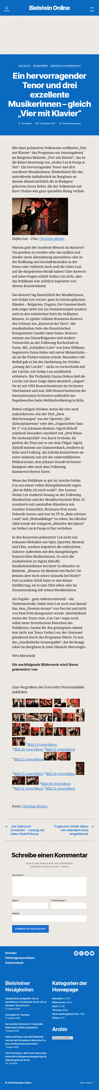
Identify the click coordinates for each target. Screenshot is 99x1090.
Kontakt (10, 953)
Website (15, 913)
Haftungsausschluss (20, 958)
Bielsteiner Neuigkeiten (19, 986)
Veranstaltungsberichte (65, 66)
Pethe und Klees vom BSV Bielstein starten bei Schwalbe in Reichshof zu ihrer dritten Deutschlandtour (25, 1040)
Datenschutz (14, 963)
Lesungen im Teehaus (17, 1014)
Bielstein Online (49, 8)
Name (15, 900)
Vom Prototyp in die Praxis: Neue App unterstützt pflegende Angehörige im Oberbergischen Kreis (26, 1056)
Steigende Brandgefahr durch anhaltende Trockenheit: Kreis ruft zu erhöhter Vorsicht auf (25, 1002)
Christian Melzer (52, 239)
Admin (29, 123)
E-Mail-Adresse (59, 900)
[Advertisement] (49, 35)
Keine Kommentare (72, 123)
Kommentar (18, 875)
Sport (55, 1006)
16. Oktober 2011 (47, 123)
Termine (56, 1010)
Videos (56, 1017)
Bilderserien (40, 66)
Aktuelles (24, 66)
